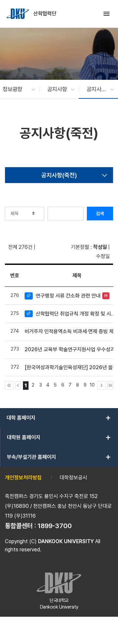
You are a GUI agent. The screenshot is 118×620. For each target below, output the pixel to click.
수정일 (103, 256)
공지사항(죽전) (59, 175)
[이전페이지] (18, 385)
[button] (15, 89)
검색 (100, 213)
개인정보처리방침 (23, 477)
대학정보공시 (73, 477)
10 (92, 385)
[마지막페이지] (110, 385)
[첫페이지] (9, 385)
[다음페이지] (101, 385)
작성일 (100, 247)
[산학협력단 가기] (18, 14)
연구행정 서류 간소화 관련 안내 (68, 296)
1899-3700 (55, 526)
